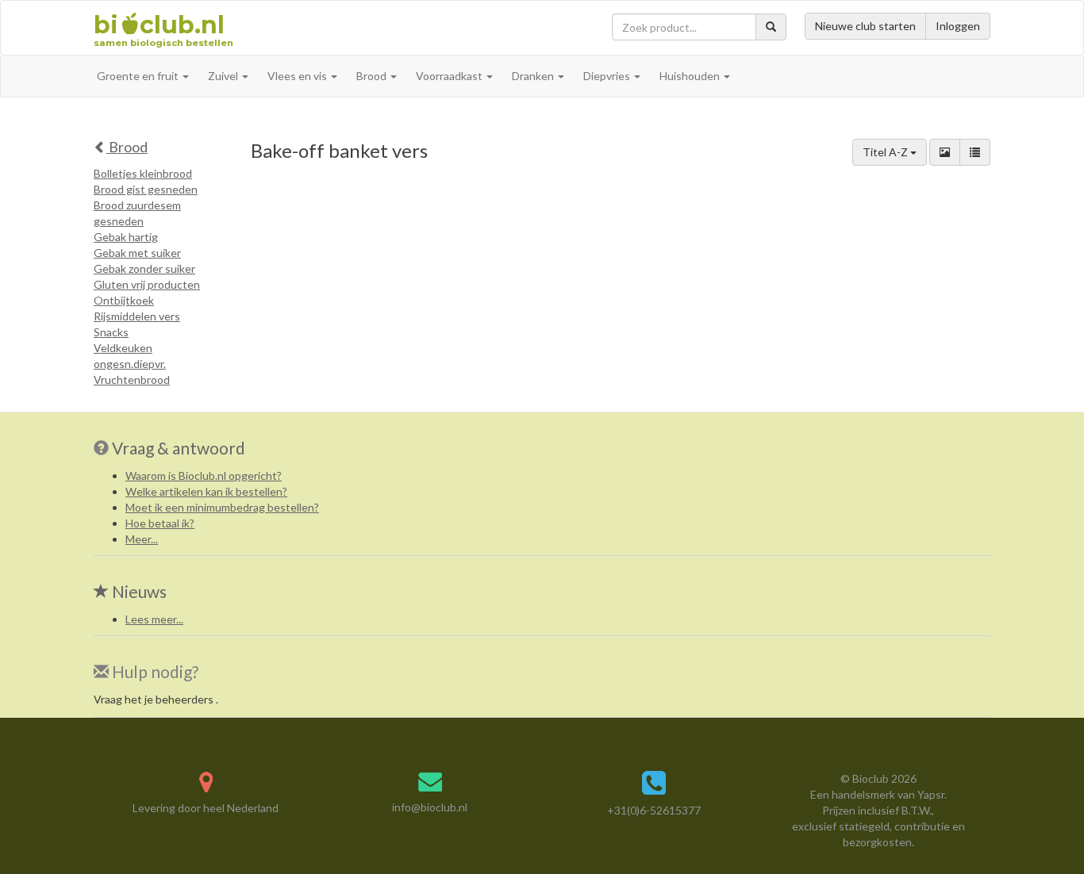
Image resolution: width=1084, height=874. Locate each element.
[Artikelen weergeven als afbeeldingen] (944, 152)
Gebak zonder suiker (144, 268)
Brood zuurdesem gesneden (137, 213)
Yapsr (930, 794)
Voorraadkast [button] (450, 75)
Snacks (111, 332)
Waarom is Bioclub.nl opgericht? (203, 475)
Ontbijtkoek (124, 300)
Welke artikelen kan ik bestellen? (206, 491)
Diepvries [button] (607, 75)
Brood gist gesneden (146, 189)
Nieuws (138, 591)
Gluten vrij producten (147, 284)
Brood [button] (372, 75)
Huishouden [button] (690, 75)
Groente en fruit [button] (139, 75)
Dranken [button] (534, 75)
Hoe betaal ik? (159, 523)
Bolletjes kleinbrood (143, 173)
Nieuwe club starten (865, 26)
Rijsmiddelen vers (137, 316)
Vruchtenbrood (132, 379)
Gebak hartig (126, 236)
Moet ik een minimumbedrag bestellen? (222, 507)
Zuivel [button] (224, 75)
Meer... (141, 539)
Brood (127, 146)
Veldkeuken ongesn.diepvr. (130, 355)
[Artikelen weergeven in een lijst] (974, 152)
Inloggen (958, 26)
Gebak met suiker (137, 252)
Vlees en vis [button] (298, 75)
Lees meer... (154, 619)
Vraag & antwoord (178, 448)
